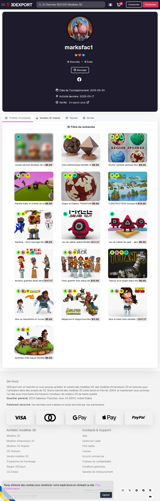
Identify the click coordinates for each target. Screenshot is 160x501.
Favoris (73, 118)
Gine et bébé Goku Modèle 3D (124, 319)
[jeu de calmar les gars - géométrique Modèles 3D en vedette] (127, 225)
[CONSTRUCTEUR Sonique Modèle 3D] (127, 186)
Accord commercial (93, 456)
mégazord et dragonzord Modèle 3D (80, 319)
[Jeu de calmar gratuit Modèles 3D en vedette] (80, 225)
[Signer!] (49, 158)
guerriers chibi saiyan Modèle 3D (31, 357)
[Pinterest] (136, 491)
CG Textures (13, 451)
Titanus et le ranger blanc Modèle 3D (127, 280)
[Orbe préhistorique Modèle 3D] (80, 147)
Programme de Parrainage (21, 461)
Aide (84, 435)
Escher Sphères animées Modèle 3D (127, 165)
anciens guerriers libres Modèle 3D (32, 280)
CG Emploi (12, 471)
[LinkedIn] (150, 491)
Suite (89, 62)
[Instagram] (123, 491)
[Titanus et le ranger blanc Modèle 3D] (127, 263)
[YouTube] (150, 497)
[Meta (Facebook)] (79, 80)
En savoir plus (77, 102)
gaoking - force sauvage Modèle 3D (33, 242)
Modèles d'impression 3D (21, 441)
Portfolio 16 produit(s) (20, 118)
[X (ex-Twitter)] (130, 491)
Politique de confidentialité (96, 461)
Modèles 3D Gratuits (49, 118)
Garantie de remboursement (97, 471)
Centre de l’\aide (91, 441)
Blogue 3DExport (16, 466)
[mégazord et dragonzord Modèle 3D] (80, 302)
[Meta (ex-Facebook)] (143, 491)
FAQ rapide (88, 446)
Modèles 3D (13, 435)
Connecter (150, 4)
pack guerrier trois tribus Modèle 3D (80, 280)
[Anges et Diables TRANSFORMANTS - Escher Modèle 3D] (80, 186)
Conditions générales (93, 466)
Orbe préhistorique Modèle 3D (77, 165)
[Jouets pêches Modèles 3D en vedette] (33, 147)
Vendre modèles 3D (18, 456)
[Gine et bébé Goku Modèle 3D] (127, 302)
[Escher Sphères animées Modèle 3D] (127, 147)
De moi (90, 118)
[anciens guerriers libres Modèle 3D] (33, 263)
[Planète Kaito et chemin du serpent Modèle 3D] (33, 186)
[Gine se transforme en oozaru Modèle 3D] (33, 302)
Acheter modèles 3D (21, 430)
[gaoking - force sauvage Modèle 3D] (33, 225)
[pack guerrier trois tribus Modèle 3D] (80, 263)
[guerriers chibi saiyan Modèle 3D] (33, 340)
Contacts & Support (96, 430)
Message (81, 70)
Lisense (86, 451)
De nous (12, 381)
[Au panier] (42, 158)
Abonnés (73, 62)
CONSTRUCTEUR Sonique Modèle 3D (127, 203)
